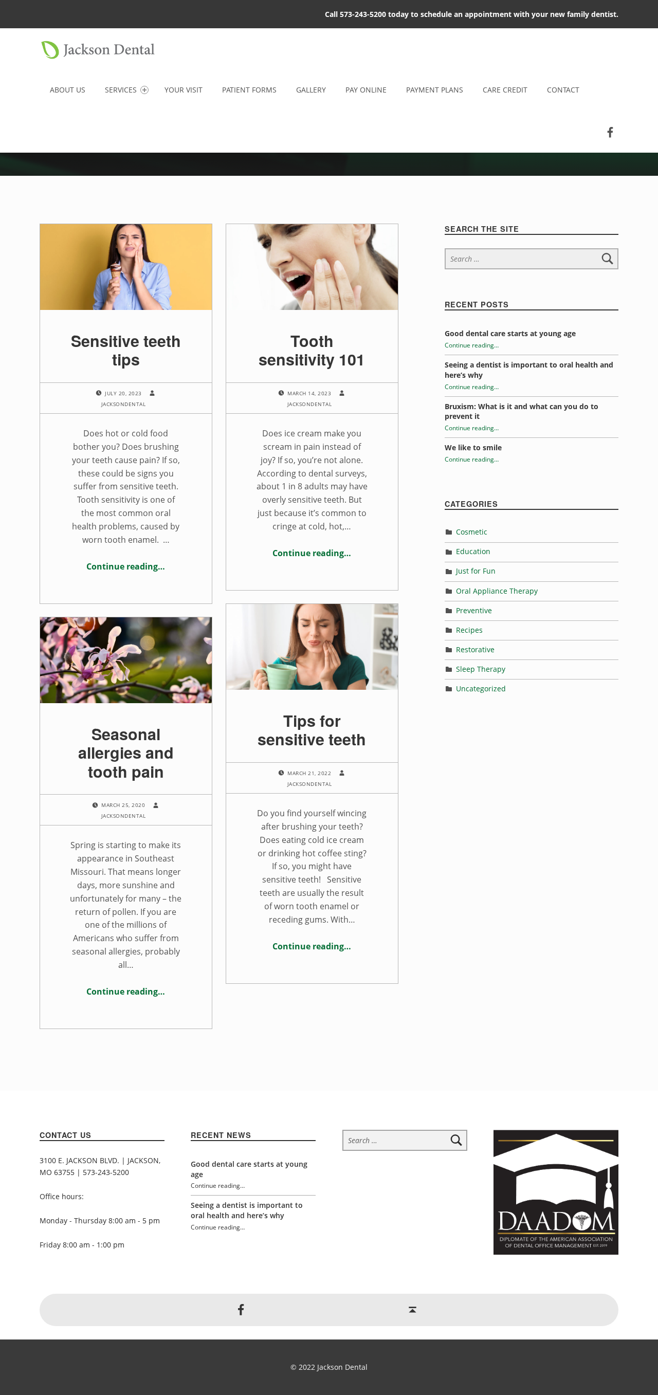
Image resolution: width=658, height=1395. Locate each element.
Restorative (475, 649)
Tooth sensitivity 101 (312, 349)
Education (473, 551)
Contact (563, 90)
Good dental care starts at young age (510, 333)
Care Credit (505, 90)
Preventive (474, 610)
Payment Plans (434, 90)
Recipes (469, 630)
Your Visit (183, 90)
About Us (67, 90)
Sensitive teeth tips (126, 349)
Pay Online (366, 90)
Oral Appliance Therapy (497, 591)
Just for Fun (476, 571)
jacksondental (123, 404)
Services (121, 90)
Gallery (311, 90)
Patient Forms (249, 90)
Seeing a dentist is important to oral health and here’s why (247, 1210)
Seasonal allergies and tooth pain (126, 752)
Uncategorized (481, 688)
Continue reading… (125, 566)
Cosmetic (471, 532)
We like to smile (473, 447)
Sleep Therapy (480, 669)
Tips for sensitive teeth (312, 729)
